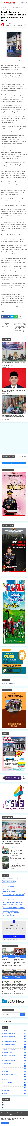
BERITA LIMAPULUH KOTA (8, 894)
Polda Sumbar (14, 912)
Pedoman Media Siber (13, 1113)
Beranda (3, 7)
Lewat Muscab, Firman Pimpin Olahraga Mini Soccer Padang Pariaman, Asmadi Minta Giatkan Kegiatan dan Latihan (13, 417)
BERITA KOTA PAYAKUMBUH (9, 891)
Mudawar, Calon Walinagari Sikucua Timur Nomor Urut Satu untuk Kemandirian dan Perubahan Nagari (14, 390)
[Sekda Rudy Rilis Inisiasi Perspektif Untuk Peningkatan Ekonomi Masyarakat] (14, 830)
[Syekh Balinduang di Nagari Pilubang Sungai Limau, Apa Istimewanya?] (5, 859)
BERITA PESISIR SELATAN (8, 899)
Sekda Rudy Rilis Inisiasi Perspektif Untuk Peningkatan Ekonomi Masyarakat (13, 843)
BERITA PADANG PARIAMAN (9, 897)
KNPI (16, 904)
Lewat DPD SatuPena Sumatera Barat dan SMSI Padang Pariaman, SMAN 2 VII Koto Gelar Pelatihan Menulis (14, 364)
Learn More (11, 1119)
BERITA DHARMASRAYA (14, 879)
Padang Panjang (13, 910)
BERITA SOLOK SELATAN (8, 902)
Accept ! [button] (5, 1123)
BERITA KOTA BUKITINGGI (8, 886)
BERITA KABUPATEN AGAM (9, 881)
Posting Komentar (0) (14, 463)
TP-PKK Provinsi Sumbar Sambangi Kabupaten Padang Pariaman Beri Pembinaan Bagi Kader (16, 851)
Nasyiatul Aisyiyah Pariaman (10, 907)
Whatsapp (16, 316)
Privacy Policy (14, 1115)
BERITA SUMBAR (19, 902)
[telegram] (2, 1107)
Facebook (6, 317)
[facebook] (2, 1103)
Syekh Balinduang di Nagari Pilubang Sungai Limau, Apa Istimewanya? (17, 858)
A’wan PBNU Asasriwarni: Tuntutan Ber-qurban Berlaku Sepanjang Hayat (7, 962)
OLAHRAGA (21, 907)
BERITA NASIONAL (20, 894)
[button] (26, 2)
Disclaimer (24, 1113)
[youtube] (3, 1104)
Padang (5, 910)
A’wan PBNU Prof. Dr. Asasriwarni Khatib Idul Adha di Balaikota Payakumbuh (19, 962)
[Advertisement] (14, 439)
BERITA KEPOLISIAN (7, 884)
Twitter (12, 316)
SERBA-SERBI (6, 915)
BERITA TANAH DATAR (8, 904)
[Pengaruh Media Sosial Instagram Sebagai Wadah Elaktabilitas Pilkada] (5, 866)
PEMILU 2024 (6, 912)
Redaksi (3, 1113)
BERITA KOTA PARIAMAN (8, 889)
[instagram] (2, 1106)
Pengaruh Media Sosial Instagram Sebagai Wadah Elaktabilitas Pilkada (17, 865)
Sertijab (13, 915)
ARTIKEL (5, 879)
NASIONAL (21, 904)
